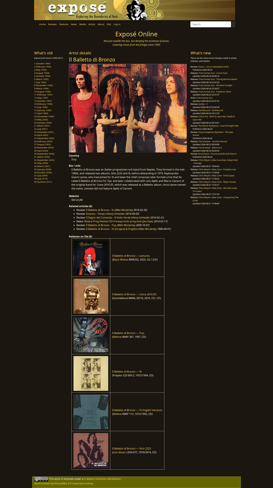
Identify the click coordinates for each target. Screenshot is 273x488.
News (74, 24)
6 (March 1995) (41, 79)
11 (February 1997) (43, 94)
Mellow (117, 337)
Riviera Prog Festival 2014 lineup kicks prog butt (113, 221)
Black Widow (120, 259)
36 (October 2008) (43, 172)
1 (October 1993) (42, 63)
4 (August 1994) (41, 73)
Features (63, 24)
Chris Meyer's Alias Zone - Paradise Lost (217, 169)
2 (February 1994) (42, 66)
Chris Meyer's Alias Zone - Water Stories (217, 181)
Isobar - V (203, 104)
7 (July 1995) (40, 82)
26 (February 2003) (43, 141)
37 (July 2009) (41, 175)
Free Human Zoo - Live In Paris (213, 73)
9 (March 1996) (41, 88)
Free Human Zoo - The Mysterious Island (218, 79)
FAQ (109, 24)
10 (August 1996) (42, 91)
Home (42, 24)
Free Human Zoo (205, 97)
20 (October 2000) (43, 122)
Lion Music (119, 452)
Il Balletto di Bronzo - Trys (101, 225)
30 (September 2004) (44, 153)
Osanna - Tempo (96, 213)
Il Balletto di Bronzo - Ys (100, 210)
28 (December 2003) (44, 147)
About (101, 24)
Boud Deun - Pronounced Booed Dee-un (217, 153)
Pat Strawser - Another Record (213, 141)
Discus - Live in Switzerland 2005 (213, 66)
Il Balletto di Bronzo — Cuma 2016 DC (134, 294)
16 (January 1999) (42, 110)
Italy (73, 159)
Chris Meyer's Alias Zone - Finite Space (216, 175)
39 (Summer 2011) (43, 181)
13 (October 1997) (43, 101)
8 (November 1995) (43, 85)
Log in (117, 24)
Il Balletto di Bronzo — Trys (128, 333)
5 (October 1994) (42, 76)
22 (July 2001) (41, 128)
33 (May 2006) (41, 163)
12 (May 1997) (41, 97)
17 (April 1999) (41, 113)
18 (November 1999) (44, 116)
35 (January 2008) (42, 169)
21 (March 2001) (42, 125)
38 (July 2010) (41, 178)
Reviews (52, 24)
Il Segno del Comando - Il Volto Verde (108, 217)
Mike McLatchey (124, 210)
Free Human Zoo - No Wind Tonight (215, 85)
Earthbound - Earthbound (211, 110)
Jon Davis (148, 221)
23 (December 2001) (44, 132)
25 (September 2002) (44, 138)
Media (82, 24)
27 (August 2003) (42, 144)
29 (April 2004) (41, 150)
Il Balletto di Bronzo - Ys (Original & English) (112, 229)
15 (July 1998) (41, 107)
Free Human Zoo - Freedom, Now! (215, 91)
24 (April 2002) (41, 135)
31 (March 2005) (42, 156)
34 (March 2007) (42, 166)
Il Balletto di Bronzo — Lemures (131, 256)
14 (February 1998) (43, 104)
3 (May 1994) (40, 69)
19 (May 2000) (41, 119)
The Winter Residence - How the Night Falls (218, 125)
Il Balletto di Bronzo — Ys (127, 371)
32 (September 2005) (44, 160)
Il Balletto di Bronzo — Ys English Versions (137, 410)
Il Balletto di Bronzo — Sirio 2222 (131, 448)
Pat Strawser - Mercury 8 (210, 147)
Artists (91, 24)
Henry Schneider (116, 213)
